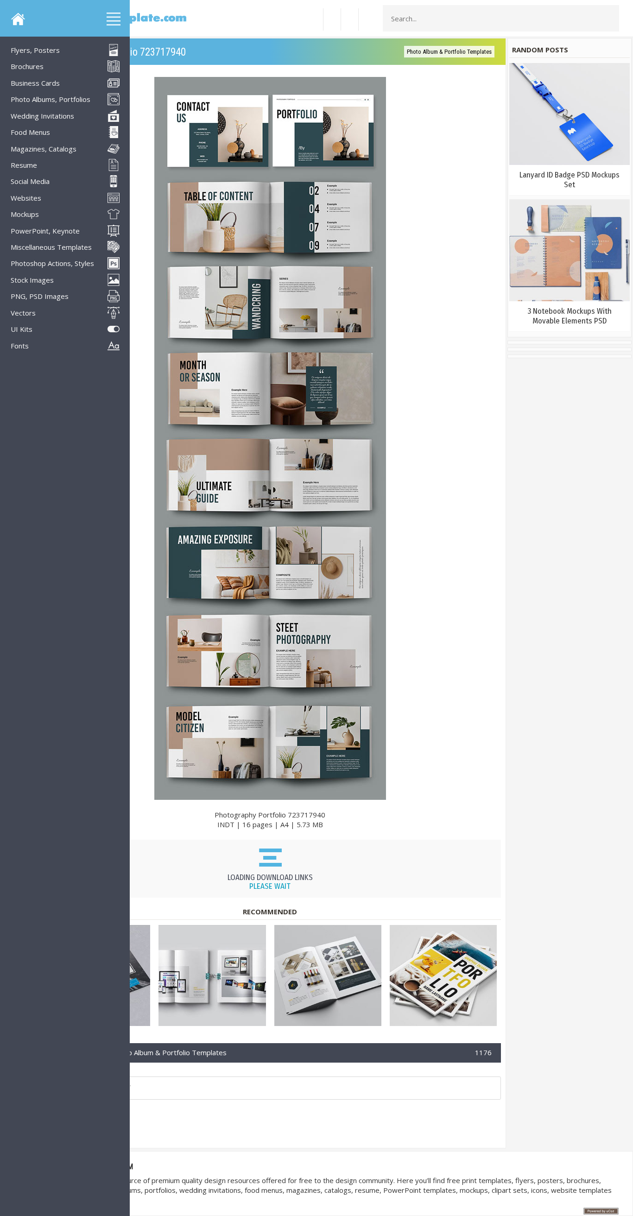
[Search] (609, 18)
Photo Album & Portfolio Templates (449, 51)
